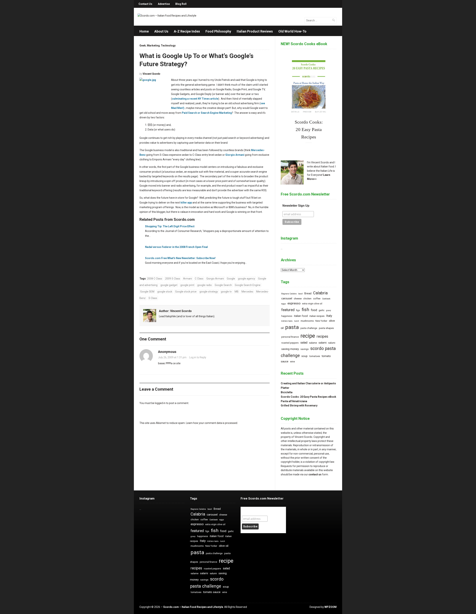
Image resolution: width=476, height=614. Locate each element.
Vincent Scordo (151, 73)
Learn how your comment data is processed (211, 422)
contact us (314, 474)
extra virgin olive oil (312, 303)
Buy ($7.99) (320, 112)
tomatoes (314, 356)
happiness (286, 316)
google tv (226, 291)
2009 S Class (172, 278)
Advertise (164, 3)
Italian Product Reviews (255, 31)
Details (295, 112)
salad (303, 342)
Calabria (320, 293)
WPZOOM (330, 606)
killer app (186, 202)
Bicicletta (286, 392)
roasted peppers (290, 343)
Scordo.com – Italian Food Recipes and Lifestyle (193, 606)
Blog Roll (180, 3)
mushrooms (307, 320)
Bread (307, 293)
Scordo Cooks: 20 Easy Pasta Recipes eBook (308, 396)
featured (288, 310)
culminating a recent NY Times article (195, 98)
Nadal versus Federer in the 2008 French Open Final (176, 246)
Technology (168, 45)
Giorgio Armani (234, 154)
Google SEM (147, 291)
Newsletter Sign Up (295, 205)
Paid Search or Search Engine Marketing (207, 112)
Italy (329, 316)
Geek (142, 45)
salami (323, 342)
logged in (160, 403)
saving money (290, 349)
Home (144, 31)
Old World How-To (292, 31)
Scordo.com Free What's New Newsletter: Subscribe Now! (180, 258)
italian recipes (316, 316)
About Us (161, 31)
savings (304, 349)
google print (187, 285)
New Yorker (321, 321)
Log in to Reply (197, 357)
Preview (307, 112)
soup (304, 356)
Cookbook (326, 299)
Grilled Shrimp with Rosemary (299, 405)
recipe (307, 336)
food (314, 310)
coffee (316, 298)
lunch (296, 321)
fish (305, 309)
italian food (301, 316)
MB (237, 291)
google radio (204, 285)
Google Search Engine (247, 285)
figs (298, 310)
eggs (283, 304)
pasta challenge (308, 328)
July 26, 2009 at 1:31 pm (172, 357)
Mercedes (247, 291)
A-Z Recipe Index (187, 31)
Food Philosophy (218, 31)
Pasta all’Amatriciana (294, 401)
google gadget (168, 285)
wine (292, 361)
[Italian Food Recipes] (167, 15)
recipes (322, 336)
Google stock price (186, 291)
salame (313, 342)
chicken (307, 298)
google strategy (209, 291)
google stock (164, 291)
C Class (199, 278)
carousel (286, 298)
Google (231, 278)
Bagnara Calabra (289, 294)
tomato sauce (212, 592)
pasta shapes (326, 328)
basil (300, 294)
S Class (153, 298)
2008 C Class (154, 278)
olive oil (223, 545)
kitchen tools (286, 321)
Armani (187, 278)
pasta (292, 327)
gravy (328, 310)
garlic (321, 310)
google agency (246, 278)
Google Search (223, 285)
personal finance (290, 337)
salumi (331, 342)
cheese (298, 298)
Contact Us (145, 3)
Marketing (153, 45)
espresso (293, 303)
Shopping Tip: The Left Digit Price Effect (169, 226)
